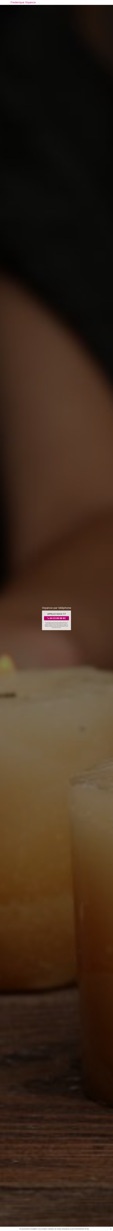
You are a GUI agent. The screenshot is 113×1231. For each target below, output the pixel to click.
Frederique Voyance (23, 2)
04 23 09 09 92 (57, 618)
